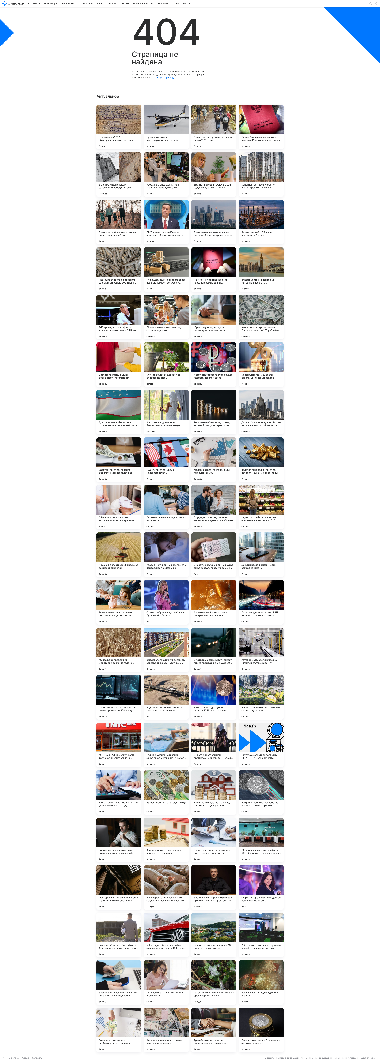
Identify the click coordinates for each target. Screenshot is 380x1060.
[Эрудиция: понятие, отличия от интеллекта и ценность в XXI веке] (213, 507)
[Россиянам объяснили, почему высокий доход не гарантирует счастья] (213, 412)
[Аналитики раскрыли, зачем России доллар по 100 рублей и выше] (261, 317)
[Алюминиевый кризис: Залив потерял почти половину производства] (213, 602)
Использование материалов (346, 1058)
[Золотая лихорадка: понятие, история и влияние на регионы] (261, 459)
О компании (14, 1058)
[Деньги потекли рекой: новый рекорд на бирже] (261, 554)
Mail (5, 1058)
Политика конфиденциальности (289, 1058)
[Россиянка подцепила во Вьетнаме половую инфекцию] (166, 412)
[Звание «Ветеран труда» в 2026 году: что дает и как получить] (213, 174)
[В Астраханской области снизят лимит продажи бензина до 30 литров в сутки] (213, 650)
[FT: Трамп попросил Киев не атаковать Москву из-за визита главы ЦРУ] (166, 222)
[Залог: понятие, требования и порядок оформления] (166, 840)
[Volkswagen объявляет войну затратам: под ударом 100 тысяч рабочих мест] (166, 935)
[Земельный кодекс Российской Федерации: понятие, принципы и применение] (118, 935)
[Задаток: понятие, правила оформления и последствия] (118, 459)
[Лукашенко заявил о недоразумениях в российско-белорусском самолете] (166, 127)
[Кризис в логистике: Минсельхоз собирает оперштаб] (118, 554)
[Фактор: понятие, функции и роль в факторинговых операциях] (118, 887)
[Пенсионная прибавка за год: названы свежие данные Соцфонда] (213, 269)
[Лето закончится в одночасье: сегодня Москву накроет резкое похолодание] (213, 222)
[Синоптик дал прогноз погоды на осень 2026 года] (213, 127)
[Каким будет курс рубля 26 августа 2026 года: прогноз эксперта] (213, 697)
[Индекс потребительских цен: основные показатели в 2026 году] (261, 507)
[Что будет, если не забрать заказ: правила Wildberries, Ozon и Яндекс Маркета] (166, 269)
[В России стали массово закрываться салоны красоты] (118, 507)
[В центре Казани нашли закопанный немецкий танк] (118, 174)
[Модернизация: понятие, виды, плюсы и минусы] (213, 459)
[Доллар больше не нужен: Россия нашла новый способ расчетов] (261, 412)
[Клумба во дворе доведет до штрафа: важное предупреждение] (166, 364)
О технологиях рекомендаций (319, 1058)
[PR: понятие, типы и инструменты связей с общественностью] (261, 935)
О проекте (269, 1058)
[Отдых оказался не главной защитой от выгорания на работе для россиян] (166, 745)
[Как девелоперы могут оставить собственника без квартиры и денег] (166, 650)
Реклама (25, 1058)
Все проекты (36, 1058)
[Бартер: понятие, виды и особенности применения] (118, 364)
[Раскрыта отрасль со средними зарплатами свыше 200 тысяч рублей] (118, 269)
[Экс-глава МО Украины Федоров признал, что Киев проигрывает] (213, 887)
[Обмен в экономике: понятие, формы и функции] (166, 317)
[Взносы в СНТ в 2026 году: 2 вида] (166, 792)
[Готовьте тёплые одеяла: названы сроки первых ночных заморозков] (213, 982)
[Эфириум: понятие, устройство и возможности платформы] (261, 792)
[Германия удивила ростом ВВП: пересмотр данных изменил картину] (261, 602)
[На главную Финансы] (15, 3)
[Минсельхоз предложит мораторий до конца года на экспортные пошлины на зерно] (118, 650)
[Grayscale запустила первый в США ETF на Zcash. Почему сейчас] (261, 745)
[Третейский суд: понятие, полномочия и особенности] (213, 1030)
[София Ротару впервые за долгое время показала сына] (261, 887)
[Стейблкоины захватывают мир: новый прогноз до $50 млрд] (118, 697)
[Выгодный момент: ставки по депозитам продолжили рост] (118, 602)
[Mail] (4, 3)
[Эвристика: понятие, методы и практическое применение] (213, 840)
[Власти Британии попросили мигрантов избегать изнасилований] (261, 269)
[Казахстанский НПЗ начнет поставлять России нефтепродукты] (261, 222)
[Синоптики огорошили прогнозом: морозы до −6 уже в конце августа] (213, 745)
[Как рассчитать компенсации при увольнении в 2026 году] (118, 792)
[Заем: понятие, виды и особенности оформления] (118, 1030)
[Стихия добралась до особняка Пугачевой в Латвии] (166, 602)
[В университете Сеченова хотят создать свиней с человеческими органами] (166, 887)
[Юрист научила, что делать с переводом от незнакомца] (213, 317)
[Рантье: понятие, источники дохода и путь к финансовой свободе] (118, 840)
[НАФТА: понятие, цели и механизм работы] (166, 459)
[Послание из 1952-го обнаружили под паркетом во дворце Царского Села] (118, 127)
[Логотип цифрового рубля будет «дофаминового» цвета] (213, 364)
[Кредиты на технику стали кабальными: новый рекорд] (261, 364)
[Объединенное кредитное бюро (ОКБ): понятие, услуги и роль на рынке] (261, 840)
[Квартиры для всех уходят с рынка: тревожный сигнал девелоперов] (261, 174)
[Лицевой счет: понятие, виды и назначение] (166, 982)
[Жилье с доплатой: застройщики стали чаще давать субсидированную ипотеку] (261, 697)
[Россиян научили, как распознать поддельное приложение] (166, 554)
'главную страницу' (164, 77)
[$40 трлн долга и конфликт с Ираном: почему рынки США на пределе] (118, 317)
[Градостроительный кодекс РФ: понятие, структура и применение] (213, 935)
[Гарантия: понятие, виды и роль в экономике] (166, 507)
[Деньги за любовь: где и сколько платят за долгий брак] (118, 222)
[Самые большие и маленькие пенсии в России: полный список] (261, 127)
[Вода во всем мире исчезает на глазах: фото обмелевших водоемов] (166, 697)
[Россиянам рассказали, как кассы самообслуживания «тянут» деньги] (166, 174)
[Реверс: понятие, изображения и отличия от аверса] (261, 1030)
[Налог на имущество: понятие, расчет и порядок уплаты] (213, 792)
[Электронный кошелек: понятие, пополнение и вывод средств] (118, 982)
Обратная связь (368, 1058)
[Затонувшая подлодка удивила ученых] (261, 982)
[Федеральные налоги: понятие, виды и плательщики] (166, 1030)
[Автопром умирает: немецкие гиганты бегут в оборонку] (261, 650)
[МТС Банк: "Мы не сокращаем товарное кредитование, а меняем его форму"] (118, 745)
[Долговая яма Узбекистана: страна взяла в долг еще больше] (118, 412)
